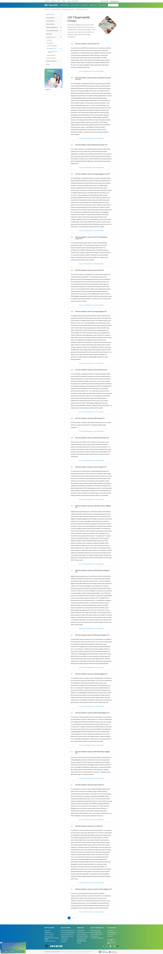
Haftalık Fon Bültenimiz (51, 58)
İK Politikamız (110, 930)
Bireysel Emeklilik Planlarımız (52, 27)
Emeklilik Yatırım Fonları (68, 9)
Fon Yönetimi (64, 939)
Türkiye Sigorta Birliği (82, 938)
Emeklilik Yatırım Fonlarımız (67, 936)
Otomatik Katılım (102, 5)
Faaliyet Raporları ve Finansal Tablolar (52, 938)
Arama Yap (105, 1)
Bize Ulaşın (53, 1)
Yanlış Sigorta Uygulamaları (96, 938)
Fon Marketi (63, 941)
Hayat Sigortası (84, 5)
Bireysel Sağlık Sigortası (96, 932)
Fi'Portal (63, 1)
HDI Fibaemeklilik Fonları (82, 9)
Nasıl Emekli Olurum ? (50, 21)
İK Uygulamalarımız (111, 932)
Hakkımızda (47, 1)
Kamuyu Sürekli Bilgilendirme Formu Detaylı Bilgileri (91, 71)
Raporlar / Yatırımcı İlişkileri (72, 1)
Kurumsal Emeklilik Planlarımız (52, 30)
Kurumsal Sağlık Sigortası (96, 934)
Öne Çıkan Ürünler (65, 5)
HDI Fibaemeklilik (51, 5)
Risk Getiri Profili (50, 43)
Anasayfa (47, 9)
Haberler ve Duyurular (50, 941)
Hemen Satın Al (113, 5)
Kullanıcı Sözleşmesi (82, 934)
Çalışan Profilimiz (111, 934)
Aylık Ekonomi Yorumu (51, 55)
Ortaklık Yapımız (48, 932)
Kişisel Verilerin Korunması (83, 932)
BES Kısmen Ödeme (50, 24)
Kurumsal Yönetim (49, 936)
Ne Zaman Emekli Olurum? (67, 934)
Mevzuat (79, 942)
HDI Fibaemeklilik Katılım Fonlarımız (52, 52)
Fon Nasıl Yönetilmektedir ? (52, 45)
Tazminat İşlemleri (94, 936)
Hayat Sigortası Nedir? (95, 930)
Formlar (47, 64)
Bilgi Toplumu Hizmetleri (83, 936)
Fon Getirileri (49, 40)
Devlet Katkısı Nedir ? (50, 17)
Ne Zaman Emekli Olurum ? (51, 61)
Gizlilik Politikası (80, 930)
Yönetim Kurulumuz (49, 934)
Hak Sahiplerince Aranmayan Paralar (81, 940)
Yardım (58, 1)
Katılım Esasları (49, 34)
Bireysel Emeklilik (75, 5)
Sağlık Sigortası (93, 5)
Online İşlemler (114, 1)
